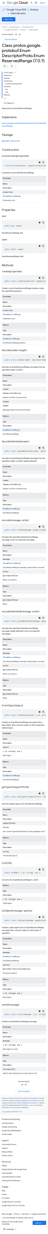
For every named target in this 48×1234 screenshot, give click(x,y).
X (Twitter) (6, 1198)
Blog (3, 1191)
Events (4, 1194)
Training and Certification (11, 1180)
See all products (8, 1123)
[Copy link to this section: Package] (15, 135)
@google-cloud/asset (11, 141)
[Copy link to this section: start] (9, 239)
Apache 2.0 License (29, 1103)
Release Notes (7, 1152)
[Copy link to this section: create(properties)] (24, 271)
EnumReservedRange (11, 339)
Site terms (25, 1214)
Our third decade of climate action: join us (18, 1218)
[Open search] (31, 2)
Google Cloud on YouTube (11, 1202)
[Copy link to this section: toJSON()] (14, 863)
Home (4, 27)
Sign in (42, 3)
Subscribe (39, 1223)
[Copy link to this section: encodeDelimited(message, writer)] (41, 611)
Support (5, 1148)
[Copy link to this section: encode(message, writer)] (31, 520)
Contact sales (7, 1134)
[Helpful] (16, 34)
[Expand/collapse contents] (14, 72)
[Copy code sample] (43, 162)
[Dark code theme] (39, 162)
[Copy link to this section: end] (8, 216)
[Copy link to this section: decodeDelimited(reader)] (31, 441)
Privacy (16, 1214)
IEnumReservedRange (12, 196)
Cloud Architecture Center (11, 1177)
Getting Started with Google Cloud (14, 1169)
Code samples (7, 1173)
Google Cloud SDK (16, 9)
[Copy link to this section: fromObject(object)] (25, 705)
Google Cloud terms (39, 1214)
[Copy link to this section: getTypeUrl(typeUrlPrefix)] (31, 787)
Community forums (9, 1144)
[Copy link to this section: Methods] (16, 265)
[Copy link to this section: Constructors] (22, 150)
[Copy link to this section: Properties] (18, 210)
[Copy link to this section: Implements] (19, 117)
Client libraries (18, 13)
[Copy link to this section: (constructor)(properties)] (31, 156)
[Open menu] (3, 3)
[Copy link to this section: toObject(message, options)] (34, 911)
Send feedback (11, 39)
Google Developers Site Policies (18, 1105)
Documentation (14, 27)
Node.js (34, 9)
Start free (9, 19)
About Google (7, 1214)
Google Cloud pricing (9, 1127)
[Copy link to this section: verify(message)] (21, 1005)
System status (7, 1155)
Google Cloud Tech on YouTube (13, 1205)
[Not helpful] (19, 34)
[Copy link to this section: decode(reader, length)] (29, 350)
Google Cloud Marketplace (11, 1131)
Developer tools (27, 27)
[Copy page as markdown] (12, 66)
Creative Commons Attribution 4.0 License (23, 1100)
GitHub (4, 1166)
